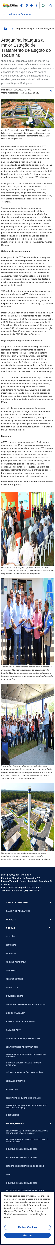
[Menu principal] (4, 14)
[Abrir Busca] (51, 5)
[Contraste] (21, 5)
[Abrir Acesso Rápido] (36, 5)
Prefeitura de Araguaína (19, 14)
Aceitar (27, 1235)
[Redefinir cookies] (31, 5)
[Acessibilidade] (26, 5)
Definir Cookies (27, 1227)
